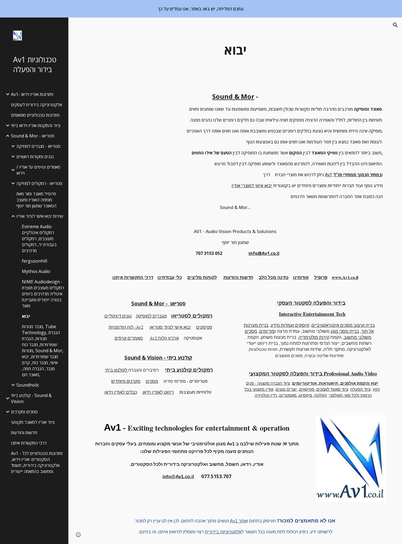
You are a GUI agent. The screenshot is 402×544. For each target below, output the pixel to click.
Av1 (328, 175)
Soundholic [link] (27, 385)
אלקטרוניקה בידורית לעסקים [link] (36, 105)
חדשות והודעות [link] (24, 433)
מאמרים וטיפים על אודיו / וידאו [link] (38, 170)
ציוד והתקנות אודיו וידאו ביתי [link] (35, 125)
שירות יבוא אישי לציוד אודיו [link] (39, 216)
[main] (235, 50)
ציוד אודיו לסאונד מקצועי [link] (33, 422)
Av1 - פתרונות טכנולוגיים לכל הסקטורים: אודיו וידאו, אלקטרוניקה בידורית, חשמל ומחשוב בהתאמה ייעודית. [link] (37, 462)
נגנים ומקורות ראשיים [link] (35, 157)
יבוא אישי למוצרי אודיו (252, 186)
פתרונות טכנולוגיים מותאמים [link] (35, 115)
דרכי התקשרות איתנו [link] (29, 443)
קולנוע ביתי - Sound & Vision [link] (31, 398)
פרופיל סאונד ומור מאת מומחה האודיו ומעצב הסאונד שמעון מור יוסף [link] (36, 200)
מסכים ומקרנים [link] (24, 412)
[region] (201, 8)
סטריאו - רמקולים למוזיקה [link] (39, 183)
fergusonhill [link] (34, 261)
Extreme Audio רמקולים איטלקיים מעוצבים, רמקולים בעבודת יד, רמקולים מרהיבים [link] (39, 239)
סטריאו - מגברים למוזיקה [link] (38, 146)
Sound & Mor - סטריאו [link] (32, 136)
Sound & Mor (233, 96)
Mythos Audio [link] (36, 271)
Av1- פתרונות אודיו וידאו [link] (32, 94)
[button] (395, 25)
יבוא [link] (26, 316)
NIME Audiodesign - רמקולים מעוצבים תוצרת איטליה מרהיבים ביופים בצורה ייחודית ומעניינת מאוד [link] (43, 294)
